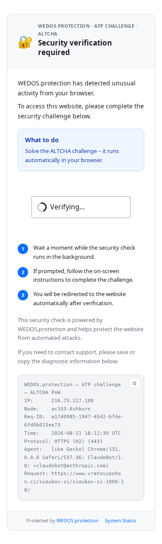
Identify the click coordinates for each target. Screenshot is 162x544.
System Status (120, 520)
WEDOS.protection (77, 520)
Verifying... (67, 207)
